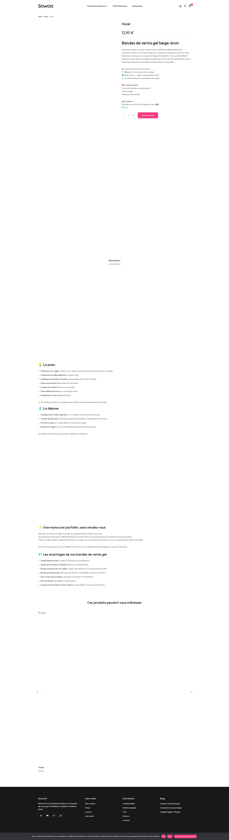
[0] (190, 6)
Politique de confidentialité (185, 836)
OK (163, 836)
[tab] (114, 260)
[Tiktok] (60, 815)
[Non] (226, 836)
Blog (162, 798)
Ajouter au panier (148, 115)
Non (170, 836)
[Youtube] (47, 815)
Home (40, 16)
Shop (46, 16)
